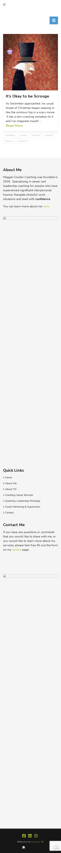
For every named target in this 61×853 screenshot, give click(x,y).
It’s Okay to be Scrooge (27, 96)
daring (23, 135)
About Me (11, 483)
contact (16, 550)
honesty (49, 135)
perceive (9, 141)
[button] (54, 20)
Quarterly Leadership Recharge (22, 501)
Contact (9, 512)
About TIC (11, 489)
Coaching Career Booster (19, 495)
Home (8, 477)
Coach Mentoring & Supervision (22, 507)
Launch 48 (38, 841)
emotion (36, 135)
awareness (10, 135)
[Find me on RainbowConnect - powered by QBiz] (30, 847)
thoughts (22, 141)
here (46, 206)
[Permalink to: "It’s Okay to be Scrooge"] (30, 62)
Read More (14, 125)
